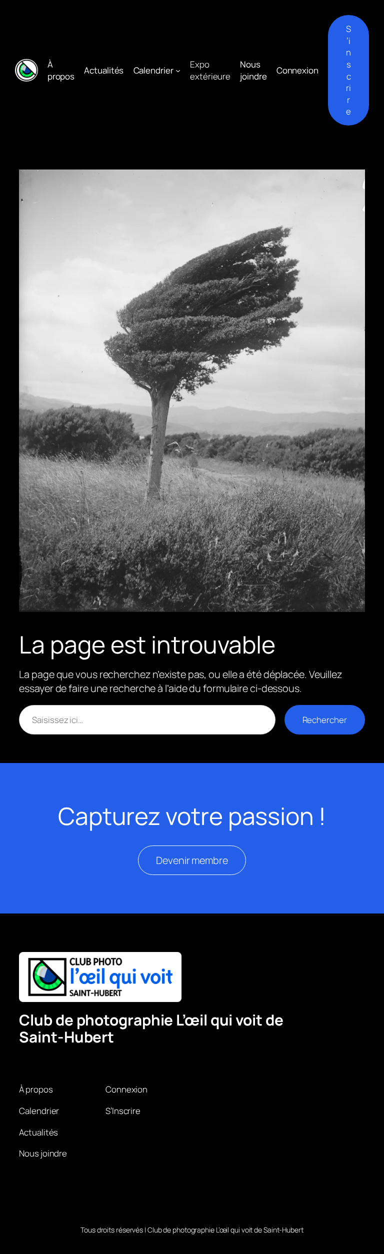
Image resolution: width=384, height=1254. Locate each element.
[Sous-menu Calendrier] (178, 70)
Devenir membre (192, 860)
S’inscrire (348, 70)
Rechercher (324, 720)
